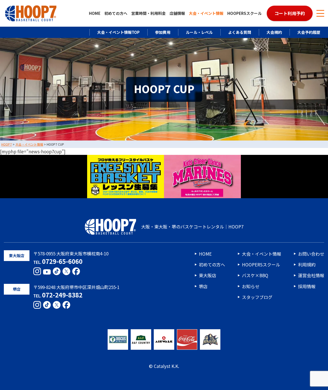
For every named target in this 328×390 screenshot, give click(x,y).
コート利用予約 (289, 13)
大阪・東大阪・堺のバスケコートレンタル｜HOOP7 (192, 226)
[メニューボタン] (320, 13)
